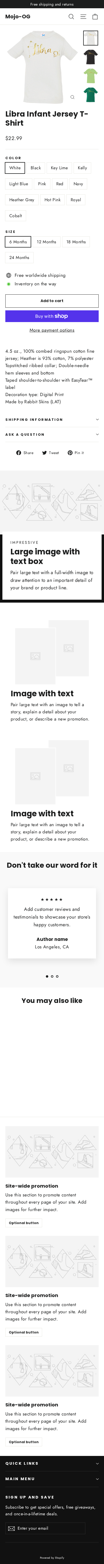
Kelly (82, 168)
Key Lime (59, 168)
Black (36, 168)
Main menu (20, 1478)
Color (13, 158)
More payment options (52, 330)
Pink (42, 184)
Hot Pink (53, 200)
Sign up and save (29, 1497)
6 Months (18, 242)
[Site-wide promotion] (52, 1152)
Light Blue (18, 184)
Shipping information (34, 419)
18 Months (76, 242)
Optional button (24, 1223)
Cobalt (15, 216)
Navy (78, 184)
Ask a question (25, 434)
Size (10, 232)
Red (59, 184)
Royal (76, 200)
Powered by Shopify (52, 1558)
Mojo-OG (17, 16)
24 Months (19, 257)
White (15, 168)
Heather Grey (21, 200)
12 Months (46, 242)
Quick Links (22, 1463)
